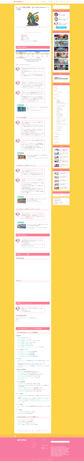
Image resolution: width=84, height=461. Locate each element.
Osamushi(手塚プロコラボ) (34, 399)
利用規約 (42, 447)
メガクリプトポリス (60, 126)
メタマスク (68, 454)
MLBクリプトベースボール (61, 121)
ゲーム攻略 (56, 1)
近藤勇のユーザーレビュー (25, 39)
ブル (31, 174)
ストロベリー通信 (59, 115)
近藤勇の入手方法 (24, 36)
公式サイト (30, 244)
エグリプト (58, 112)
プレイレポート (60, 454)
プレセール (64, 454)
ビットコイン (64, 453)
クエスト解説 (20, 383)
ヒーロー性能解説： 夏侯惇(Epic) (24, 343)
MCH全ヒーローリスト (22, 360)
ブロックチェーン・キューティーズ (62, 125)
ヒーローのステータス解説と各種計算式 (25, 385)
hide (40, 32)
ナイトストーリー (59, 110)
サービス (57, 94)
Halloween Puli (34, 400)
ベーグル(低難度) (45, 398)
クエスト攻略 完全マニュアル (23, 339)
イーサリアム (52, 449)
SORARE (58, 101)
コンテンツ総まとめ (21, 376)
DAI (57, 88)
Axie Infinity (59, 130)
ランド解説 (20, 411)
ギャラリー (57, 142)
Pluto (39, 400)
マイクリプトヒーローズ (61, 105)
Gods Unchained (59, 109)
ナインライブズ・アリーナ (61, 123)
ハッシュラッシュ (60, 453)
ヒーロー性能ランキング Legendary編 (25, 351)
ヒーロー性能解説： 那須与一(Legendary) (26, 342)
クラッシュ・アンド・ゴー (61, 118)
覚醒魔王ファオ (27, 400)
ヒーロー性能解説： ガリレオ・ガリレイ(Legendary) (28, 340)
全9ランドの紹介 (21, 413)
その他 (43, 363)
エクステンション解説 (22, 387)
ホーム (37, 1)
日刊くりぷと (63, 1)
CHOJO (58, 111)
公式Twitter (20, 421)
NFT (56, 90)
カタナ (28, 174)
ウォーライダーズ (59, 116)
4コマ (58, 140)
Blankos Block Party (60, 102)
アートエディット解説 (22, 389)
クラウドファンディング (65, 449)
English (57, 136)
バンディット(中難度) (31, 398)
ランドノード (39, 363)
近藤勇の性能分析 (24, 35)
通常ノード (34, 363)
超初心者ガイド (21, 371)
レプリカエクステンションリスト (24, 365)
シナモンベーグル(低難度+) (23, 399)
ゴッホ (41, 71)
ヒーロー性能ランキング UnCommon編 (25, 356)
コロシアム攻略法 (21, 406)
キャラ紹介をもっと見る (61, 27)
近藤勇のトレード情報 (25, 38)
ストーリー (57, 138)
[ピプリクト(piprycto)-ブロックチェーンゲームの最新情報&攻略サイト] (18, 2)
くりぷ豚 (58, 117)
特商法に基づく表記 (44, 448)
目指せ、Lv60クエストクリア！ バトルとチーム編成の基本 (29, 377)
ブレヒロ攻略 (43, 1)
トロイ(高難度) (38, 398)
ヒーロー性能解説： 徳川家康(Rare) (24, 345)
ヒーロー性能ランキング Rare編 (24, 354)
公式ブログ (20, 424)
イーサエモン (59, 122)
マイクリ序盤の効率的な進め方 (24, 374)
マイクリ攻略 (50, 1)
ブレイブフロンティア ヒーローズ (62, 104)
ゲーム (57, 98)
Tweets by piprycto (57, 194)
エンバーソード (59, 129)
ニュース (57, 132)
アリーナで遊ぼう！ (21, 379)
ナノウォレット (52, 453)
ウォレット (58, 96)
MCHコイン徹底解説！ (22, 337)
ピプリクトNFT (59, 92)
